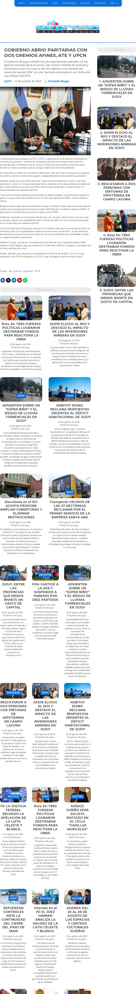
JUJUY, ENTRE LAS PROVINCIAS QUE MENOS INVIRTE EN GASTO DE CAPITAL (13, 595)
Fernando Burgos (58, 81)
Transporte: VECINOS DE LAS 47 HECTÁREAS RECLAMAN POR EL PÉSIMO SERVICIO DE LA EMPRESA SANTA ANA (70, 509)
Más (112, 3)
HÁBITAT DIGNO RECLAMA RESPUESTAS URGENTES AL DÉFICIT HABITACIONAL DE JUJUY (70, 411)
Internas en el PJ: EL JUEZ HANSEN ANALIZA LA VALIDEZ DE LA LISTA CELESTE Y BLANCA (45, 919)
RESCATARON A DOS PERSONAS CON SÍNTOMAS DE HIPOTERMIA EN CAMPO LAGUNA (13, 713)
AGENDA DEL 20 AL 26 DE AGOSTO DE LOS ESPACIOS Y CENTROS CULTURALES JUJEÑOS (77, 919)
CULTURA (77, 796)
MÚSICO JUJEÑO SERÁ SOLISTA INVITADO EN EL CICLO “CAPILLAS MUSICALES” (77, 817)
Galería (81, 89)
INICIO (21, 3)
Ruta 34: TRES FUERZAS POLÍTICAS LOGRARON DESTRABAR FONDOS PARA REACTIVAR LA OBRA (21, 331)
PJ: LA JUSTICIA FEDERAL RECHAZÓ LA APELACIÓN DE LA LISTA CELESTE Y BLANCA (13, 817)
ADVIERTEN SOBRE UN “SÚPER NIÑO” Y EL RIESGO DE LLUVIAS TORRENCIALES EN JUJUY (21, 413)
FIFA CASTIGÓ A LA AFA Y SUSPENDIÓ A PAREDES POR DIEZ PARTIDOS (45, 592)
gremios (17, 271)
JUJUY (55, 3)
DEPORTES (45, 575)
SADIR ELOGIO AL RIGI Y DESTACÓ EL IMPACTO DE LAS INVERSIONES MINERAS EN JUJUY (70, 329)
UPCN (37, 271)
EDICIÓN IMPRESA (38, 3)
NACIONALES (69, 3)
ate (10, 271)
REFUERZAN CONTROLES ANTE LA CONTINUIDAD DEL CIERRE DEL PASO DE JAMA (13, 919)
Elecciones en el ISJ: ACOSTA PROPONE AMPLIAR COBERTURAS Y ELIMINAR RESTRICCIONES (21, 509)
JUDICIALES (100, 3)
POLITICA (85, 3)
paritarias (28, 271)
